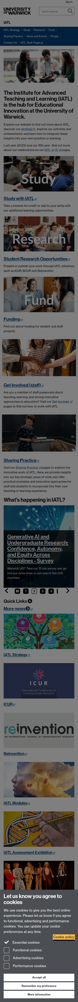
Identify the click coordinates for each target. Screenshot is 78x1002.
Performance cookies (29, 966)
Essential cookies (26, 942)
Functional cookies (27, 950)
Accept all (39, 977)
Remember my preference (39, 986)
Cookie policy (63, 937)
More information (39, 994)
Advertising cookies (28, 958)
